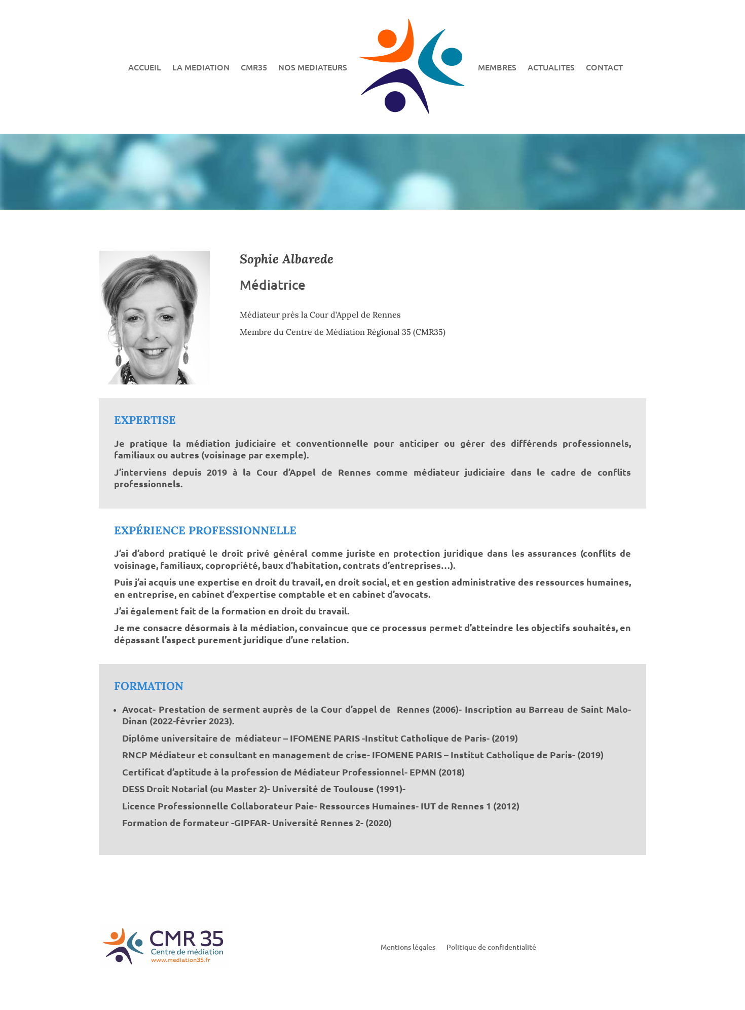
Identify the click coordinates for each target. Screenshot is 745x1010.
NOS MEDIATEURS (312, 66)
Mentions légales (408, 948)
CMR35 (254, 66)
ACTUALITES (551, 66)
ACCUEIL (144, 66)
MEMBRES (497, 66)
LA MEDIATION (201, 66)
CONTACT (604, 66)
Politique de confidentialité (491, 948)
